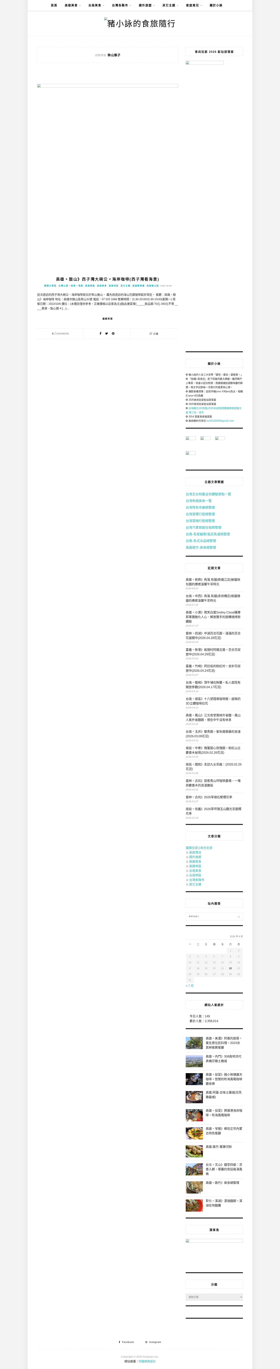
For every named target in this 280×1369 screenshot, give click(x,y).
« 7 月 (190, 985)
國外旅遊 (145, 5)
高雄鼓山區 (153, 286)
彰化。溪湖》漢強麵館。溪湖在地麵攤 (224, 1203)
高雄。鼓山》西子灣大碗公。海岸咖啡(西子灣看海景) (107, 279)
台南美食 (94, 5)
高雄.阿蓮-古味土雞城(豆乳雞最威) (224, 1095)
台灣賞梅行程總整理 (200, 521)
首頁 (54, 5)
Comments (60, 333)
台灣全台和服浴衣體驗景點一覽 (208, 494)
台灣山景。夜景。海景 (70, 286)
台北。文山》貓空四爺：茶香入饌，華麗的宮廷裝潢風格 (224, 1169)
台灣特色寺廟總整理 (200, 507)
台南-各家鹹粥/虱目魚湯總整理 (208, 534)
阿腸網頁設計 (147, 1361)
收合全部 (206, 847)
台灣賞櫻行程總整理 (200, 514)
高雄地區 (114, 286)
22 (230, 968)
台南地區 (195, 875)
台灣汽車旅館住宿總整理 (203, 527)
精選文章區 (50, 286)
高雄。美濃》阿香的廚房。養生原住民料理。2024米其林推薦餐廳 (224, 1043)
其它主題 (168, 5)
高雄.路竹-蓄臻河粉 (219, 1146)
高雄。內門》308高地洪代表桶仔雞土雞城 (223, 1059)
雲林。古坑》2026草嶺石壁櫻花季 (209, 797)
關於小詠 (216, 5)
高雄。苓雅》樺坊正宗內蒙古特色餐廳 (224, 1131)
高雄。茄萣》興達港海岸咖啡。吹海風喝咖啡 (224, 1113)
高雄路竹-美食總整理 (201, 547)
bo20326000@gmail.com (220, 420)
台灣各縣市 (120, 5)
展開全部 (192, 847)
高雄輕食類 (138, 286)
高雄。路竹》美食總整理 (222, 1182)
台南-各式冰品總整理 (201, 541)
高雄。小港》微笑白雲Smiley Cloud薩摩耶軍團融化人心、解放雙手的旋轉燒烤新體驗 (213, 617)
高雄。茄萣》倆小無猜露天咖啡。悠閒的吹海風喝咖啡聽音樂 (224, 1079)
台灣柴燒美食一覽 (199, 501)
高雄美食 (71, 5)
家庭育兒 (192, 5)
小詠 (155, 333)
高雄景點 (90, 286)
